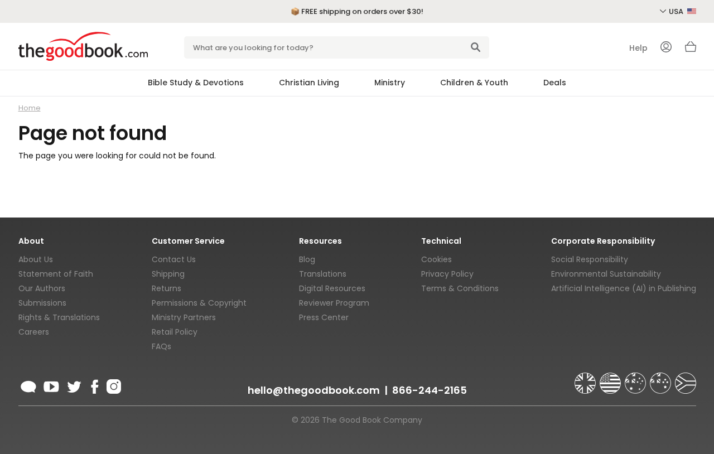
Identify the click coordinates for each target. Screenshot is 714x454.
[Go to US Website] (611, 378)
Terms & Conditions (460, 288)
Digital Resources (332, 288)
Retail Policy (174, 331)
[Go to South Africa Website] (685, 378)
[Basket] (690, 49)
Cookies (436, 259)
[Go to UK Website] (586, 378)
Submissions (42, 302)
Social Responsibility (589, 259)
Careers (33, 331)
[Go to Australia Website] (636, 378)
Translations (322, 273)
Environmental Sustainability (606, 273)
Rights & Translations (59, 317)
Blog (307, 259)
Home (29, 108)
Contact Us (174, 259)
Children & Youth (474, 82)
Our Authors (41, 288)
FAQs (161, 346)
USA (677, 11)
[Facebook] (94, 384)
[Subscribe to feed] (28, 384)
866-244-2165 (429, 390)
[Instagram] (113, 384)
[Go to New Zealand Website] (661, 378)
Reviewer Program (334, 302)
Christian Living (309, 82)
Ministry (389, 82)
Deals (554, 82)
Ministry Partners (184, 317)
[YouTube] (51, 384)
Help (638, 48)
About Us (35, 259)
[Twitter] (73, 384)
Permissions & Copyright (199, 302)
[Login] (666, 48)
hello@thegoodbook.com (314, 390)
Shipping (168, 273)
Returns (166, 288)
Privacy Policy (447, 273)
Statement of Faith (55, 273)
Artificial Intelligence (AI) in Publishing (623, 288)
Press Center (324, 317)
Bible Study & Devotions (196, 82)
